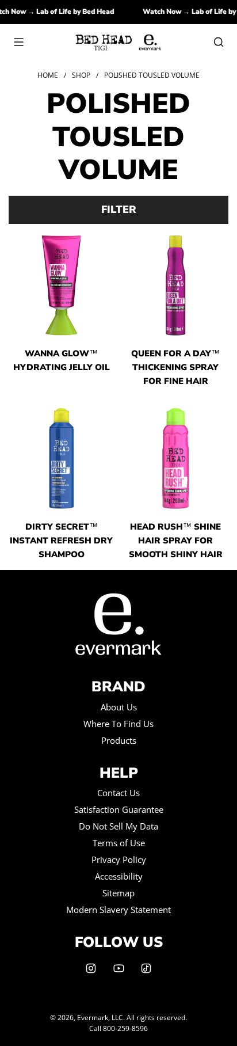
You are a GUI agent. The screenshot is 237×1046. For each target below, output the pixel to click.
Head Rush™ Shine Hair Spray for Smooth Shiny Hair (176, 540)
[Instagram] (91, 968)
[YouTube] (118, 968)
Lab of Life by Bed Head (78, 11)
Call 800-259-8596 (118, 1028)
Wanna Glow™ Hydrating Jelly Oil (61, 360)
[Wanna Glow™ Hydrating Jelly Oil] (61, 285)
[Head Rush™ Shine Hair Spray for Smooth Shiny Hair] (176, 458)
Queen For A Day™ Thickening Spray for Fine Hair (175, 367)
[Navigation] (18, 42)
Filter (118, 209)
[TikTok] (146, 968)
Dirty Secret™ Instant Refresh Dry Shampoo (61, 540)
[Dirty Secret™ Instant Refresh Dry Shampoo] (61, 458)
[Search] (218, 42)
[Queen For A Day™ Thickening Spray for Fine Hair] (176, 285)
